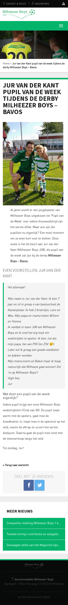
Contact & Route (16, 4)
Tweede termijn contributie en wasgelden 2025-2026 (36, 534)
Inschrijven (42, 4)
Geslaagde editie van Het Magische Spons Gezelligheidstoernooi (36, 545)
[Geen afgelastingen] (63, 4)
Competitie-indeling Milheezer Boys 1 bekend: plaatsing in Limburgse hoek (36, 523)
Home (6, 63)
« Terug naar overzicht (16, 465)
